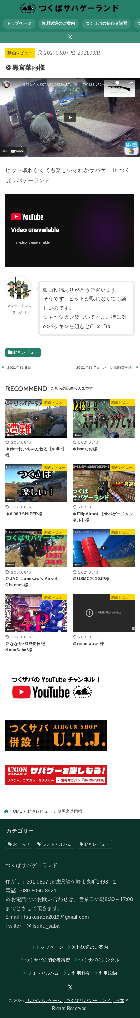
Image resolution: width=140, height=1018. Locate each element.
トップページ (19, 23)
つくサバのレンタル (98, 959)
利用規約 (108, 973)
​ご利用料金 (79, 973)
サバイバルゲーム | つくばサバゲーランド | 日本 (74, 1000)
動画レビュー (20, 52)
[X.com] (70, 37)
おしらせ (21, 844)
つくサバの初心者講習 (106, 23)
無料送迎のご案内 (58, 23)
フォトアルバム (57, 844)
